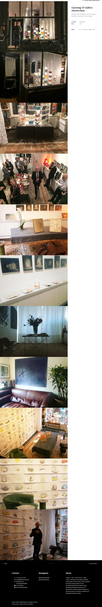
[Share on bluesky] (90, 29)
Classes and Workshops (92, 0)
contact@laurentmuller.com (22, 579)
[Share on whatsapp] (88, 29)
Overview (51, 563)
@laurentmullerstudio (44, 579)
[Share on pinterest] (84, 29)
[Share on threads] (83, 29)
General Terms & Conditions (26, 604)
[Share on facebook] (79, 29)
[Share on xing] (92, 29)
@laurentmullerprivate (44, 577)
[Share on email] (94, 29)
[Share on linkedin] (86, 29)
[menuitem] (91, 0)
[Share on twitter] (81, 29)
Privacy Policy (15, 604)
